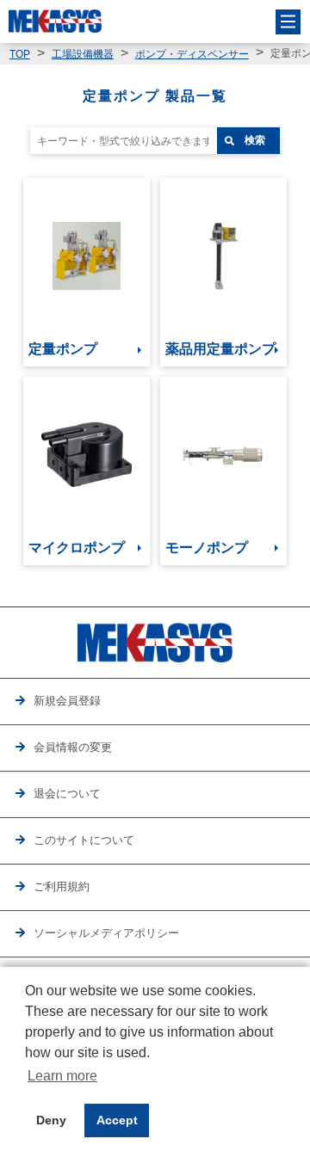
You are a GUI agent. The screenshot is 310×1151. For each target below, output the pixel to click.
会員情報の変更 (73, 748)
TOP (19, 54)
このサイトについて (84, 840)
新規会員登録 (67, 701)
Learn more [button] (62, 1075)
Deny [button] (51, 1120)
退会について (67, 794)
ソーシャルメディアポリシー (106, 933)
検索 (255, 140)
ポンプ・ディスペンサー (192, 54)
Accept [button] (117, 1120)
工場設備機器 (83, 54)
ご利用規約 (62, 887)
